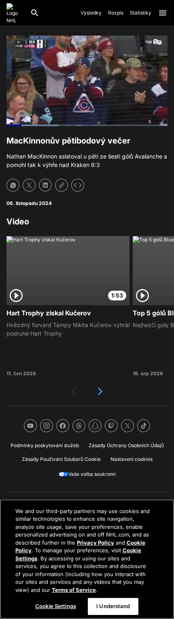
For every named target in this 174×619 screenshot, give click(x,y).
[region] (87, 559)
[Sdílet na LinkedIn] (45, 185)
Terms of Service (74, 590)
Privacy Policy (95, 542)
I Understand (113, 606)
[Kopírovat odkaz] (61, 185)
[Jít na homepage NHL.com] (14, 13)
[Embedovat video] (77, 185)
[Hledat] (35, 13)
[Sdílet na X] (29, 185)
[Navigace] (163, 13)
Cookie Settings (55, 606)
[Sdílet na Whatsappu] (12, 185)
